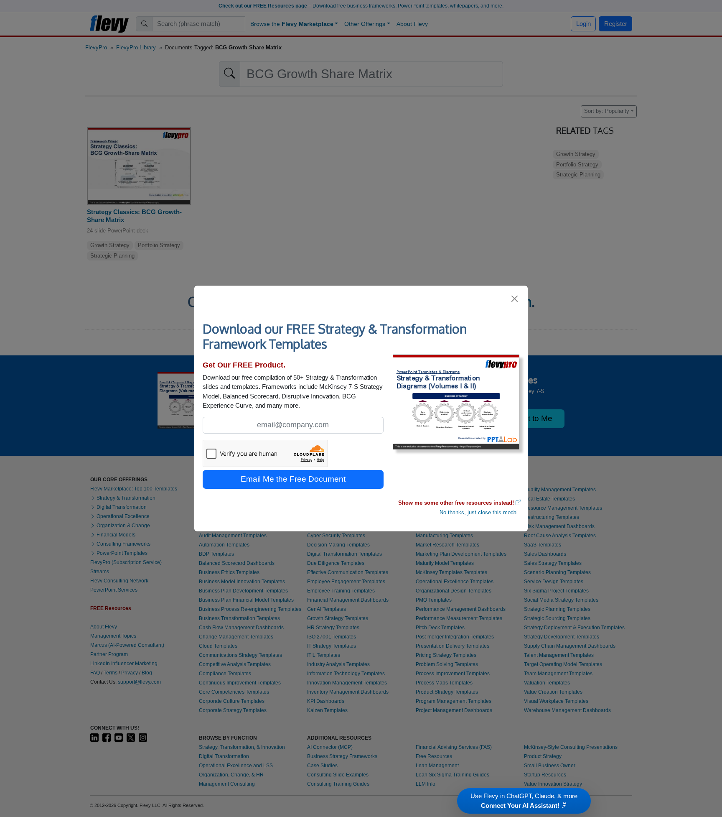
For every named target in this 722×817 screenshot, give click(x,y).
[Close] (515, 299)
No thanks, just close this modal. (479, 512)
